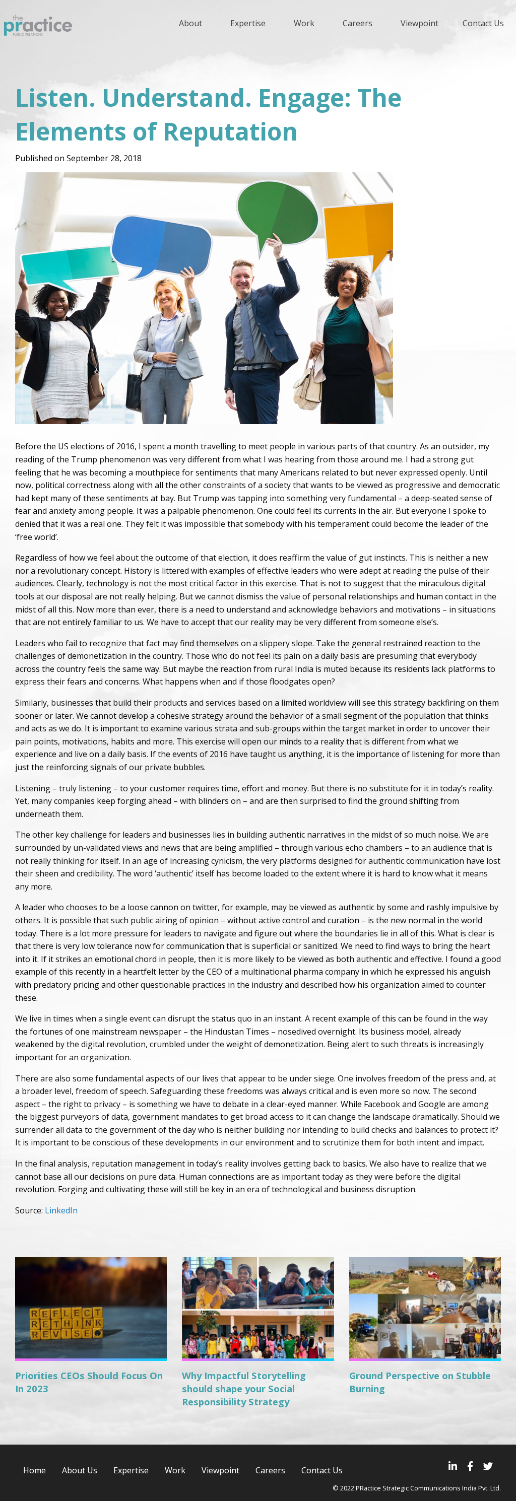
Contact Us (322, 1470)
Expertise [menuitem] (248, 23)
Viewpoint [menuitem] (419, 23)
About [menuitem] (190, 23)
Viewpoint (220, 1470)
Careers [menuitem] (357, 23)
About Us (79, 1470)
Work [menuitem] (304, 23)
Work (175, 1470)
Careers (270, 1470)
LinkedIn (62, 1210)
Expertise (131, 1470)
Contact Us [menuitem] (483, 23)
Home (34, 1470)
